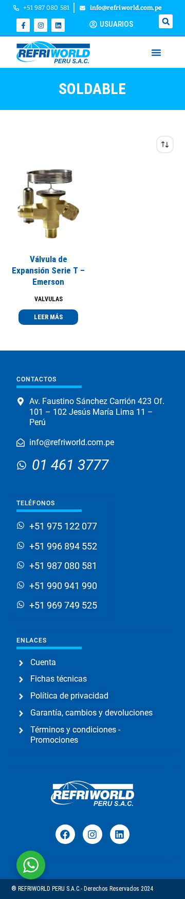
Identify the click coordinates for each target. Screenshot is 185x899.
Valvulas (48, 299)
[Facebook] (65, 834)
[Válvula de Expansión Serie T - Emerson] (48, 203)
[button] (166, 21)
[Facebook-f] (23, 25)
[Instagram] (40, 25)
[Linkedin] (58, 25)
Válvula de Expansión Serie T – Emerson (48, 270)
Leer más (48, 317)
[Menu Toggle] (156, 52)
